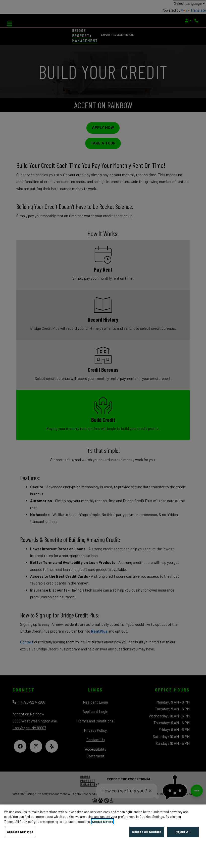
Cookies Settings (20, 832)
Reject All (183, 832)
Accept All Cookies (146, 832)
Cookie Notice (102, 822)
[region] (103, 823)
